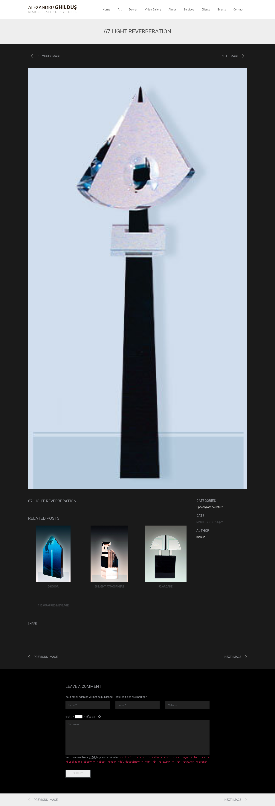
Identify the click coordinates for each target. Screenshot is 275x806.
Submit (78, 773)
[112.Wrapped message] (53, 598)
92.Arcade (165, 586)
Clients (206, 9)
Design (133, 9)
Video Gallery (153, 9)
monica (200, 536)
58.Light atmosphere (109, 586)
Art (120, 9)
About (172, 9)
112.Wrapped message (53, 605)
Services (189, 9)
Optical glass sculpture (209, 507)
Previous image (48, 56)
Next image (230, 56)
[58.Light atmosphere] (109, 554)
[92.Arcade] (166, 554)
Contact (238, 9)
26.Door (53, 586)
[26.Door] (53, 554)
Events (222, 9)
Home (106, 9)
